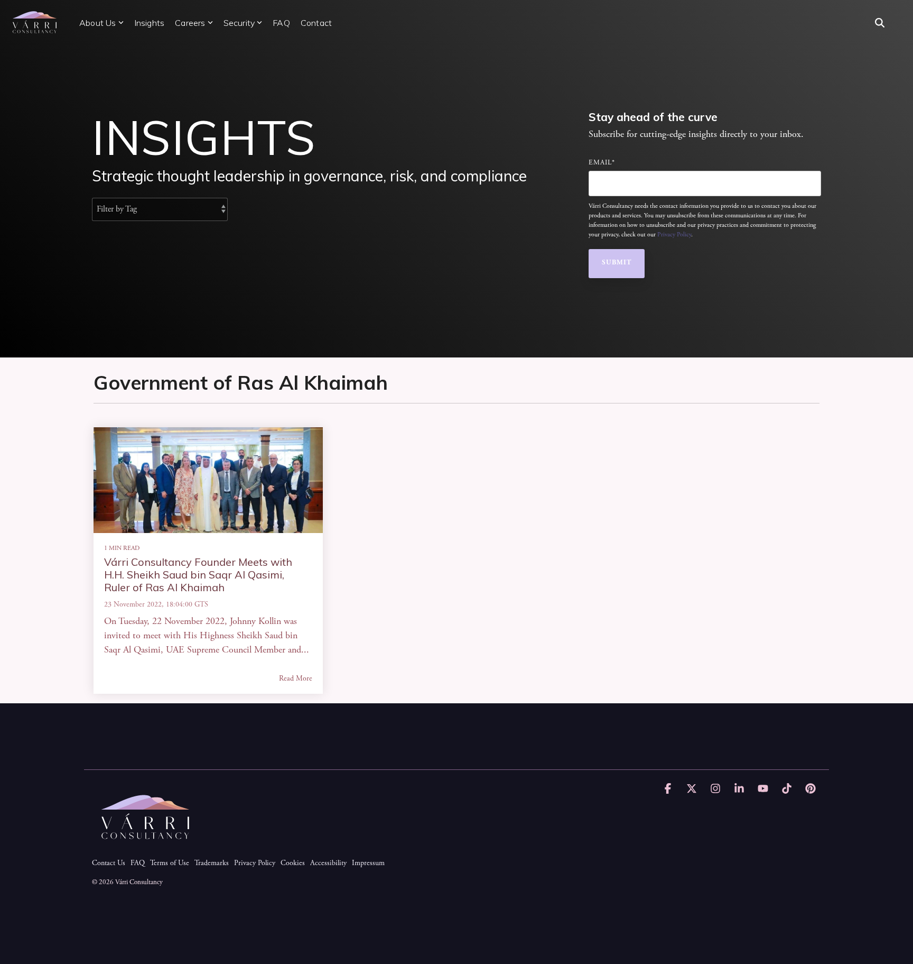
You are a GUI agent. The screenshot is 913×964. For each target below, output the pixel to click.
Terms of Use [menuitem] (169, 863)
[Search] (880, 23)
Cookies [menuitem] (293, 863)
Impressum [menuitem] (368, 863)
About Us (97, 22)
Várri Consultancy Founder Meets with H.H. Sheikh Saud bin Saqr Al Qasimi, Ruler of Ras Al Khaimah (198, 574)
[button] (669, 790)
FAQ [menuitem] (138, 863)
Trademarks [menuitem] (211, 863)
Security (239, 22)
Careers (190, 22)
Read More (295, 679)
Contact (316, 22)
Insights (149, 22)
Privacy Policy (674, 235)
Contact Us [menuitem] (108, 863)
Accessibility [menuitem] (328, 863)
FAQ (281, 22)
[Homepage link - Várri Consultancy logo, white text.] (145, 846)
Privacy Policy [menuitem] (254, 863)
